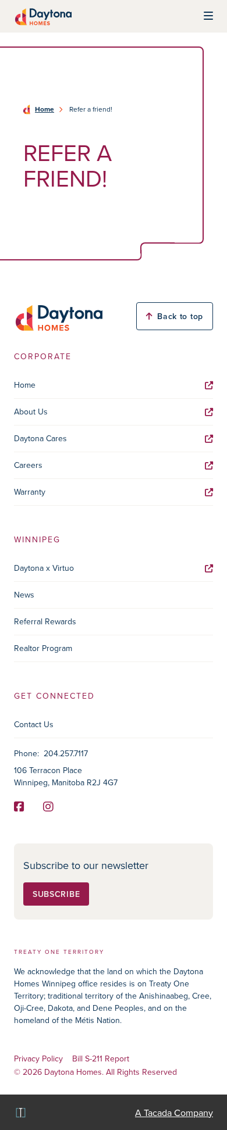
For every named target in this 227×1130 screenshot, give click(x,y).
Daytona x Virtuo (44, 568)
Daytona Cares (40, 438)
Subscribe (56, 894)
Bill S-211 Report (100, 1058)
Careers (28, 465)
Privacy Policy (38, 1058)
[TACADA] (20, 1112)
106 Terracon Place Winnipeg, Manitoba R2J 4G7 (66, 776)
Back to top (180, 316)
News (24, 594)
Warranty (29, 492)
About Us (31, 411)
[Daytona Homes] (43, 16)
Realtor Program (43, 648)
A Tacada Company (174, 1112)
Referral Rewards (45, 621)
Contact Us (34, 724)
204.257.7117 (66, 753)
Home (44, 109)
